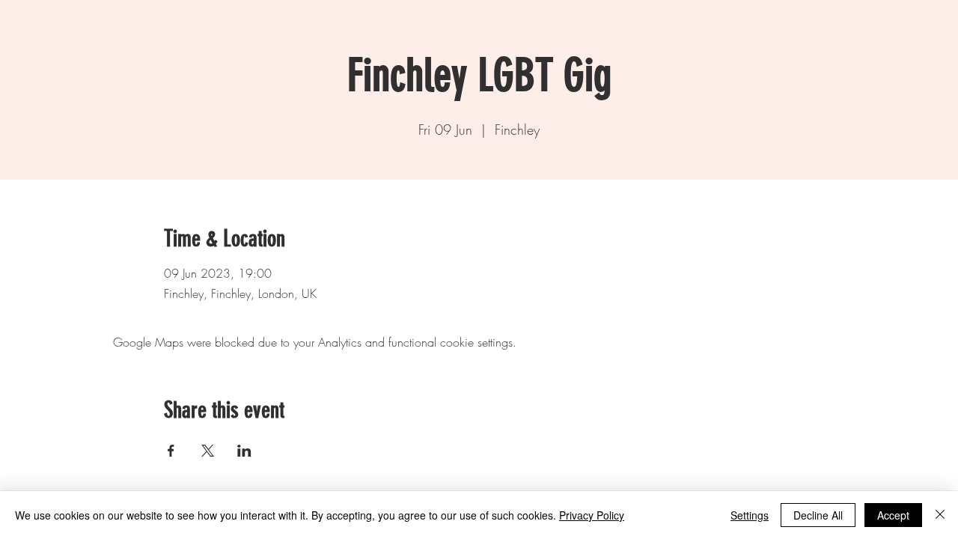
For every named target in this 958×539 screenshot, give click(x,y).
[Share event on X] (208, 451)
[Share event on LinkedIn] (244, 451)
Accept (893, 515)
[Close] (940, 515)
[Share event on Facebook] (171, 451)
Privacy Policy (591, 515)
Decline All (818, 515)
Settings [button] (749, 515)
